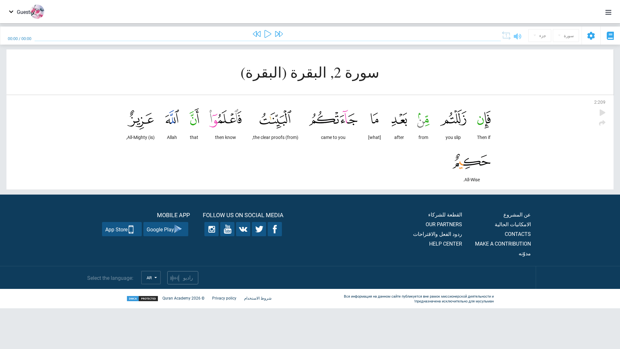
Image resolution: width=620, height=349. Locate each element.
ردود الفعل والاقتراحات (437, 233)
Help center (445, 243)
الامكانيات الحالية (513, 224)
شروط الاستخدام (258, 298)
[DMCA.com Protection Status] (142, 298)
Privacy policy (224, 298)
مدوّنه (525, 253)
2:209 (599, 102)
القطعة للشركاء (445, 214)
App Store (116, 229)
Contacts (518, 233)
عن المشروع (517, 214)
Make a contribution (503, 243)
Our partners (444, 224)
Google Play (160, 229)
